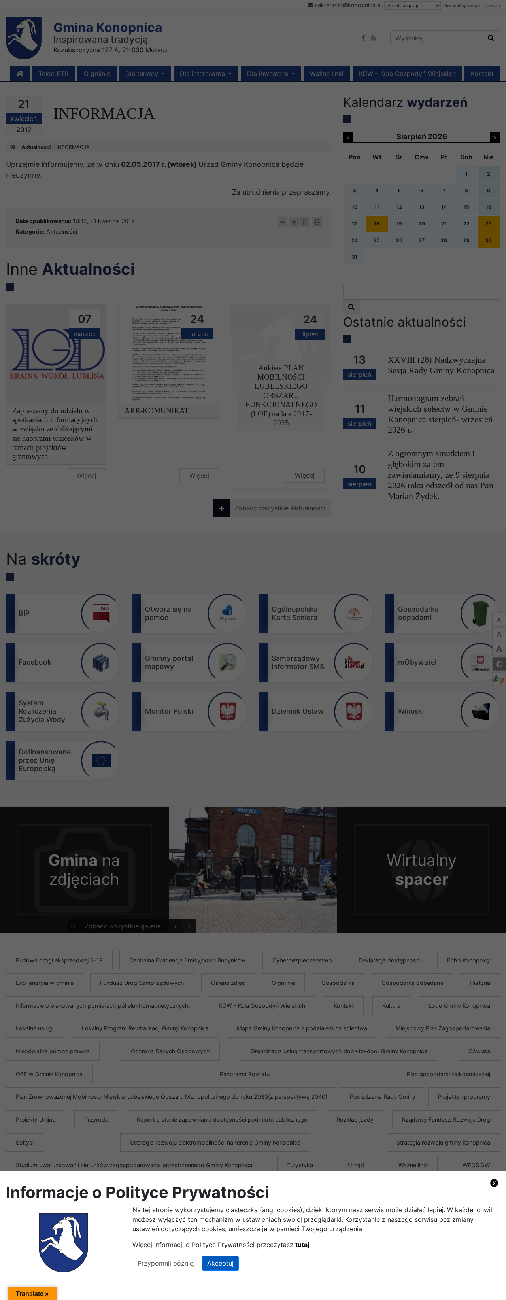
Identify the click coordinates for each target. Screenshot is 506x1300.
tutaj (302, 1245)
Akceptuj (220, 1263)
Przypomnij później (166, 1263)
